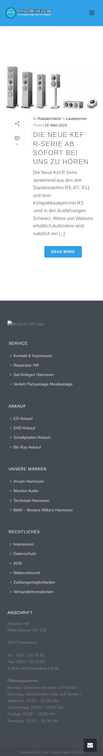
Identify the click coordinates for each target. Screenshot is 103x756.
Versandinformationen (33, 591)
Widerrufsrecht (26, 572)
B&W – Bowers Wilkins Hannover (43, 510)
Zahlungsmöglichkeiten (34, 582)
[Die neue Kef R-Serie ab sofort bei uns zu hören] (51, 87)
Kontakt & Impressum (32, 355)
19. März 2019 (56, 125)
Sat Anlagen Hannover (33, 374)
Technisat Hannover (31, 500)
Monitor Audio (25, 490)
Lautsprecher (76, 119)
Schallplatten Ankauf (31, 437)
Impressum (23, 544)
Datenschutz (24, 553)
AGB (17, 563)
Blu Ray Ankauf (27, 447)
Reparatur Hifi (26, 365)
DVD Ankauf (24, 428)
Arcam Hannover (28, 481)
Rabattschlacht (49, 119)
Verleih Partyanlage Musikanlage (43, 384)
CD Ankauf (23, 418)
